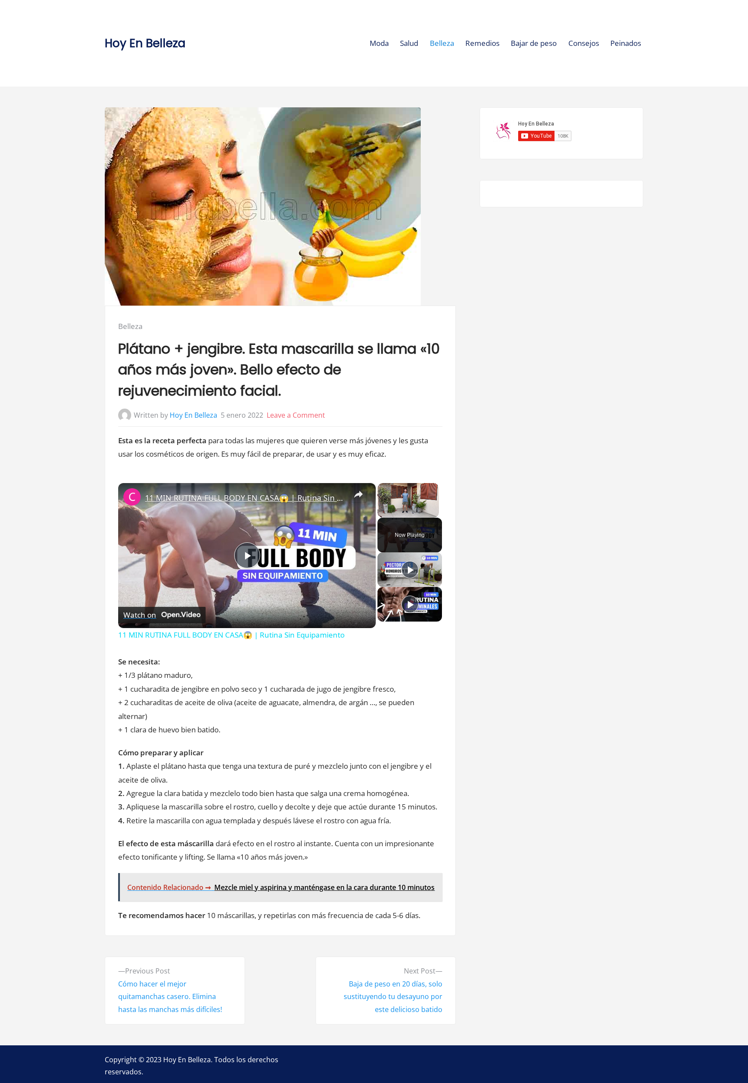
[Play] (410, 569)
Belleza (442, 43)
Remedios (482, 43)
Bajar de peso (534, 43)
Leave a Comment (296, 415)
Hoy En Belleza (145, 43)
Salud (409, 43)
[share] (358, 494)
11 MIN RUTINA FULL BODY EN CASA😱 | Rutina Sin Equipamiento (245, 498)
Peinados (625, 43)
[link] (132, 497)
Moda (379, 43)
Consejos (583, 43)
